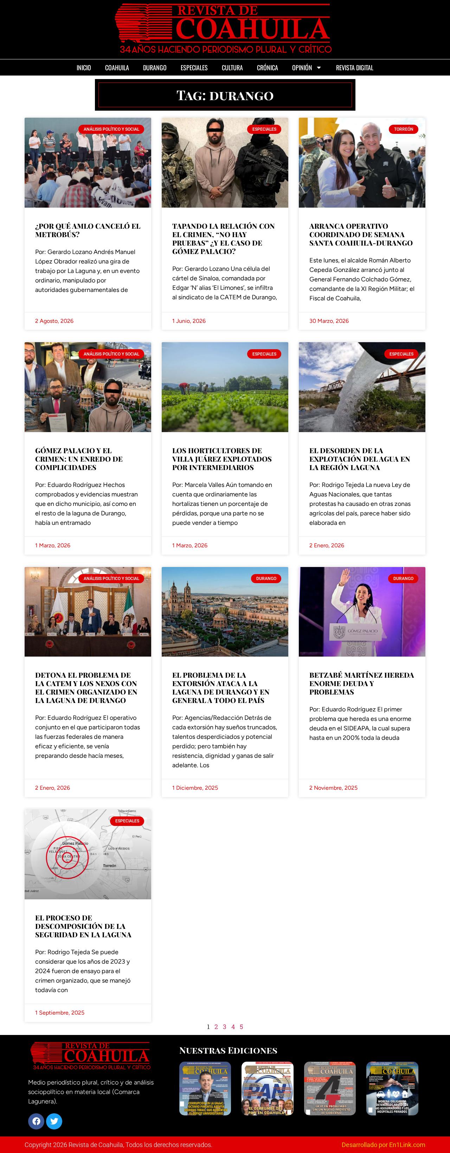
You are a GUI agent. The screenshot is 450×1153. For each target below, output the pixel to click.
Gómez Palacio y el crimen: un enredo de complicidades (79, 458)
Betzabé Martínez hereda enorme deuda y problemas (361, 683)
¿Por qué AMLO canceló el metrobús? (87, 230)
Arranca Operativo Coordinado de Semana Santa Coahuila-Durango (361, 234)
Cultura (232, 67)
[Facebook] (36, 1121)
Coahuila (117, 67)
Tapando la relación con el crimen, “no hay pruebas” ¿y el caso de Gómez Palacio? (223, 238)
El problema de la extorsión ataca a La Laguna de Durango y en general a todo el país (221, 687)
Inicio (84, 67)
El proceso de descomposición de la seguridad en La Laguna (83, 926)
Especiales (194, 67)
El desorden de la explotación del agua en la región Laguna (359, 458)
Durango (155, 67)
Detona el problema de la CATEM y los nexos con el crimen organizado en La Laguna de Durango (86, 687)
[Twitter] (54, 1121)
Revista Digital (354, 67)
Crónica (267, 67)
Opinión (302, 67)
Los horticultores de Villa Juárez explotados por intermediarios (222, 458)
